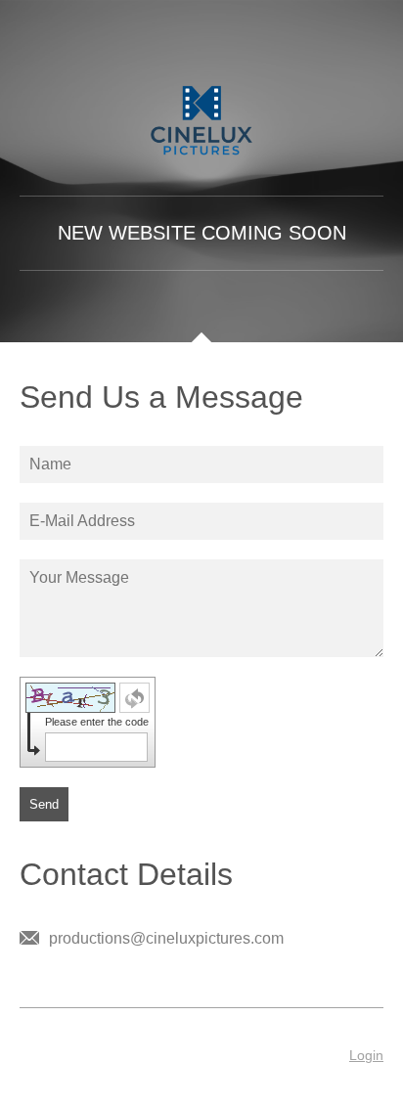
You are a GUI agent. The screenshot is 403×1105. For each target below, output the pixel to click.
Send (44, 804)
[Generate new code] (134, 698)
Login (366, 1055)
